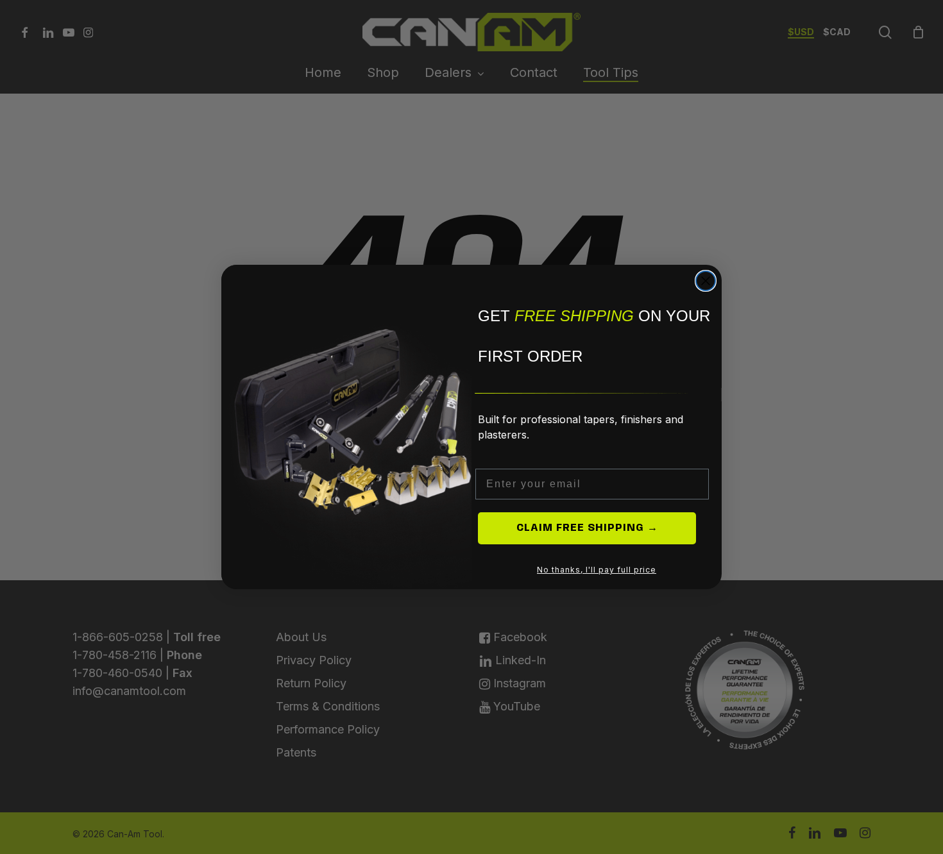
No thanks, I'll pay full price (596, 569)
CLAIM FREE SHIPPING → (587, 528)
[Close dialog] (705, 280)
